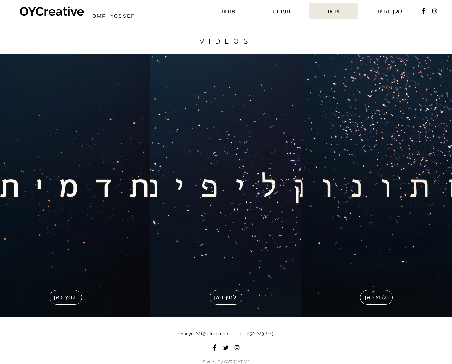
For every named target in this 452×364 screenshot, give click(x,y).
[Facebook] (423, 11)
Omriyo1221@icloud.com (204, 333)
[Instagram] (434, 11)
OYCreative (51, 11)
